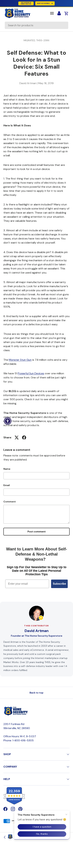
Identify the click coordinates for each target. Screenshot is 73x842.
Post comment (37, 531)
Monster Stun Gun (20, 360)
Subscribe (59, 583)
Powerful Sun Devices (31, 373)
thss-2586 (42, 40)
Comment (9, 501)
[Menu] (52, 13)
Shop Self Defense (43, 3)
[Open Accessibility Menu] (8, 421)
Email (6, 485)
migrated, (30, 40)
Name (6, 468)
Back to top (36, 692)
